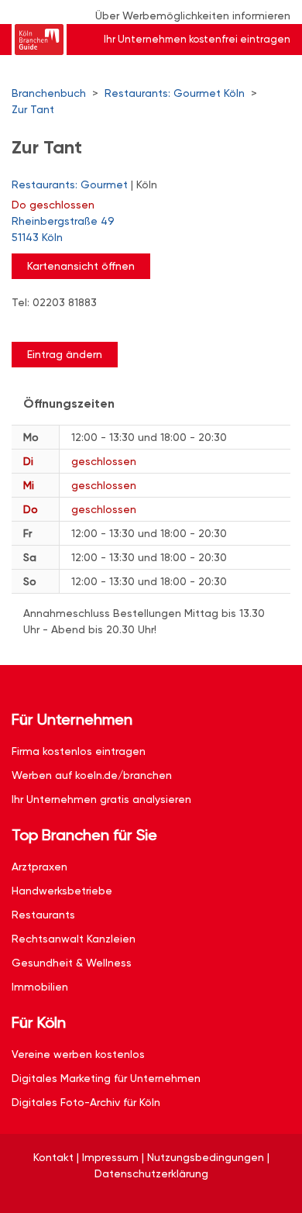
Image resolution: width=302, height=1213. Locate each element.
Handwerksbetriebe (62, 890)
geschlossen (53, 204)
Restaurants (43, 914)
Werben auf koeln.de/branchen (92, 775)
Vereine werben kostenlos (78, 1054)
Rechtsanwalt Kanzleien (74, 938)
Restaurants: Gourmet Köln (175, 93)
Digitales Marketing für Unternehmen (106, 1078)
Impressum (110, 1157)
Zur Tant (33, 109)
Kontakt (53, 1157)
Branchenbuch (49, 93)
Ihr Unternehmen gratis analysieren (101, 799)
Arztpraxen (39, 866)
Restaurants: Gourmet (70, 184)
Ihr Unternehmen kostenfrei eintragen (197, 39)
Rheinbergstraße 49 (63, 229)
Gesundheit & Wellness (72, 962)
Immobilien (40, 986)
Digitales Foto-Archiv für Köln (86, 1102)
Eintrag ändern (64, 354)
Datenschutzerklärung (151, 1173)
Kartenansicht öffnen (81, 266)
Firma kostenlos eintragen (79, 751)
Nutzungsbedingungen (205, 1157)
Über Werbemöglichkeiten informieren (192, 15)
